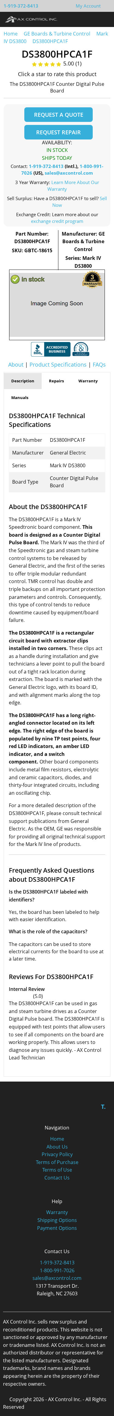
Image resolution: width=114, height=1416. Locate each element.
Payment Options (57, 1228)
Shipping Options (57, 1220)
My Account (88, 6)
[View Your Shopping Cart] (105, 6)
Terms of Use (57, 1169)
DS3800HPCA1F (50, 41)
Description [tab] (22, 381)
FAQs (99, 364)
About (15, 364)
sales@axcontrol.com (69, 173)
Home (11, 33)
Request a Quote (58, 114)
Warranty (57, 1212)
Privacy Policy (57, 1154)
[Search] (92, 19)
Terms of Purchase (57, 1162)
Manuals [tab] (19, 397)
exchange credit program (57, 221)
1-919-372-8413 (21, 6)
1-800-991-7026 (57, 1270)
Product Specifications (58, 364)
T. (103, 1106)
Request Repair (58, 132)
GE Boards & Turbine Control (58, 33)
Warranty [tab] (88, 381)
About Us (57, 1146)
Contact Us (57, 1177)
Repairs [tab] (56, 381)
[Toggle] (103, 19)
